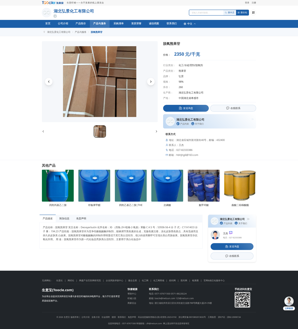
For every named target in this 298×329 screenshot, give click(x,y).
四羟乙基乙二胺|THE (130, 205)
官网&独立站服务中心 (214, 280)
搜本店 (231, 12)
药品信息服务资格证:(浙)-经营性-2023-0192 (157, 317)
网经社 (71, 280)
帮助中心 (132, 293)
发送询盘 (188, 108)
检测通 (195, 280)
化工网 (145, 280)
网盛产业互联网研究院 (90, 280)
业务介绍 (96, 317)
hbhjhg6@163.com (187, 155)
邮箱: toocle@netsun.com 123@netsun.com (171, 298)
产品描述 (48, 218)
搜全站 (244, 12)
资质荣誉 (136, 23)
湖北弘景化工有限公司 (58, 31)
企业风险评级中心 (114, 280)
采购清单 (119, 23)
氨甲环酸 (204, 205)
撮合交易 (132, 280)
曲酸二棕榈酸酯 (240, 205)
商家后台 (132, 302)
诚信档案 (154, 23)
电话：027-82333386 (232, 237)
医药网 (184, 280)
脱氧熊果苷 (96, 31)
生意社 (59, 280)
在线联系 (235, 108)
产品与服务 (99, 23)
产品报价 (81, 23)
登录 (247, 2)
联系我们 (172, 23)
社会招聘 (106, 317)
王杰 (226, 233)
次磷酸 (167, 205)
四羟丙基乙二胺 (58, 205)
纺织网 (172, 280)
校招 (114, 317)
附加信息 (64, 218)
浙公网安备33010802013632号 (192, 317)
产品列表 (184, 123)
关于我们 (199, 123)
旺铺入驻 (132, 298)
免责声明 (81, 218)
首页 (47, 23)
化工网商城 (158, 280)
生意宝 (67, 317)
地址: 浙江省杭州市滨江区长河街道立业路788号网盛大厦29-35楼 (180, 302)
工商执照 (212, 317)
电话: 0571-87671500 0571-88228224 (168, 293)
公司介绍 (63, 23)
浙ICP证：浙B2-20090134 (229, 317)
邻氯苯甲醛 (94, 205)
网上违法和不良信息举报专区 (176, 323)
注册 (254, 2)
